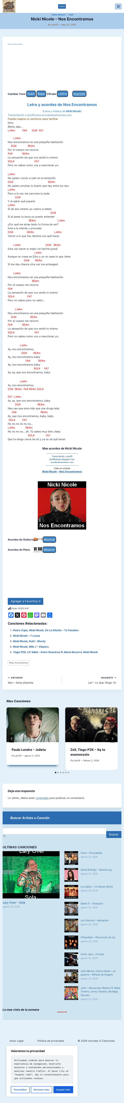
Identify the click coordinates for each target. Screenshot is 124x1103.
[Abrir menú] (118, 6)
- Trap (70, 15)
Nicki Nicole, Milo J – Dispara (31, 646)
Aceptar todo (63, 1089)
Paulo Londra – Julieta (29, 750)
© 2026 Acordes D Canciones (96, 1040)
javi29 (55, 24)
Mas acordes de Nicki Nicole (62, 448)
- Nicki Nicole (58, 15)
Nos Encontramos (18, 663)
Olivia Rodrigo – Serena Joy (96, 869)
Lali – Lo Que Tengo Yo (102, 680)
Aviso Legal (17, 1040)
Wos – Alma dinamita (20, 680)
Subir (31, 94)
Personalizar (20, 1089)
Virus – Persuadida (91, 852)
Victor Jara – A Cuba (92, 954)
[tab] (55, 772)
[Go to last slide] (11, 738)
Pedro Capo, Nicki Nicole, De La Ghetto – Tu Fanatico (46, 630)
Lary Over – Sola (14, 902)
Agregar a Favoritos (25, 601)
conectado (42, 798)
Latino (62, 94)
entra (62, 6)
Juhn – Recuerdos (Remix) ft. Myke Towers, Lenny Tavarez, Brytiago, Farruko (100, 991)
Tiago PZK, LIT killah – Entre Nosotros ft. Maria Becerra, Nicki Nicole (55, 652)
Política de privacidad (50, 1040)
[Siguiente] (112, 738)
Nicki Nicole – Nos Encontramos (62, 471)
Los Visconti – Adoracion (95, 920)
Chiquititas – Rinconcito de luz (98, 937)
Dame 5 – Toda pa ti (92, 903)
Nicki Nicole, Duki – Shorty (29, 641)
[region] (42, 1071)
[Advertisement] (62, 68)
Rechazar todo (41, 1089)
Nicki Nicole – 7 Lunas (26, 635)
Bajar (41, 94)
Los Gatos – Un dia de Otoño (97, 886)
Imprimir (79, 94)
